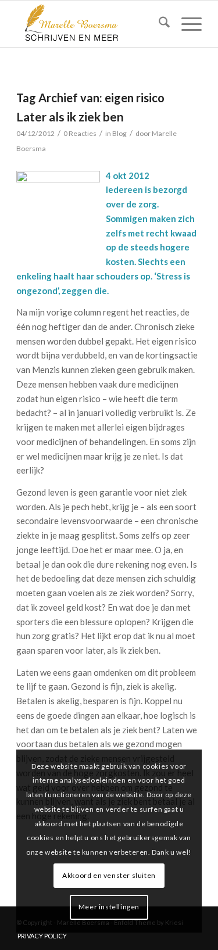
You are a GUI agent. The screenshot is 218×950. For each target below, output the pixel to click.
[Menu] (186, 24)
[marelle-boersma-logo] (90, 24)
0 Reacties (80, 133)
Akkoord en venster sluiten (109, 875)
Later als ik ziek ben (70, 116)
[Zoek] (158, 24)
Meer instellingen (109, 906)
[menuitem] (158, 24)
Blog (119, 133)
